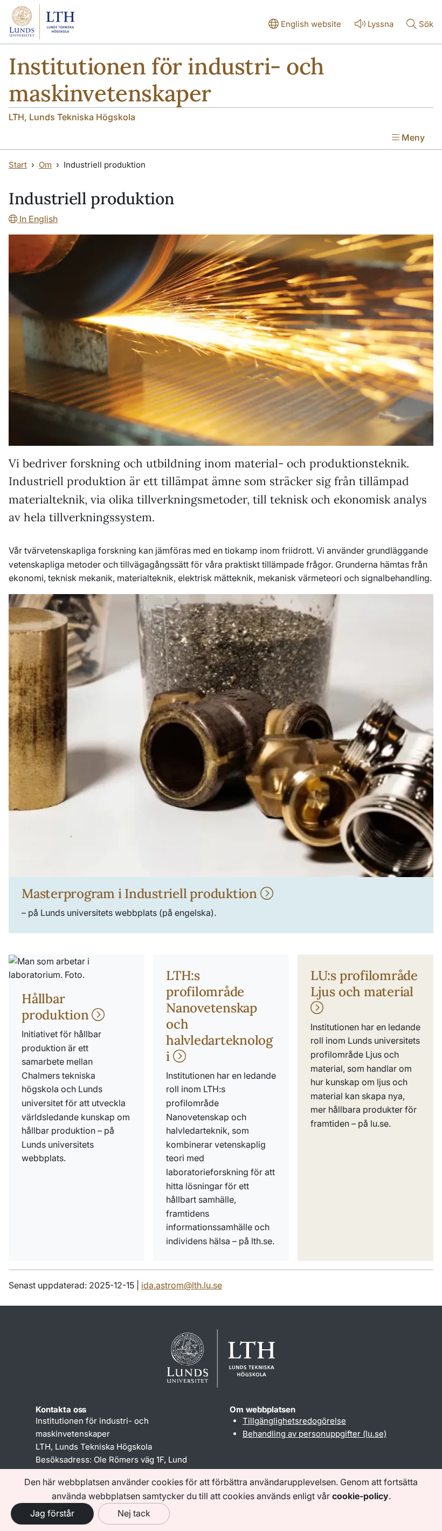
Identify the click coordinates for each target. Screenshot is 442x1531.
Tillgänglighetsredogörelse (294, 1421)
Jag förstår (52, 1513)
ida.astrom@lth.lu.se (181, 1285)
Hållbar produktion (57, 1006)
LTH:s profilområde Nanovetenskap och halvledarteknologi (219, 1016)
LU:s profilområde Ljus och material (364, 983)
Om (45, 165)
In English (37, 218)
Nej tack (134, 1513)
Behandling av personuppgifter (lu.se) (314, 1434)
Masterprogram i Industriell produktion (141, 893)
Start (18, 165)
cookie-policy (360, 1496)
